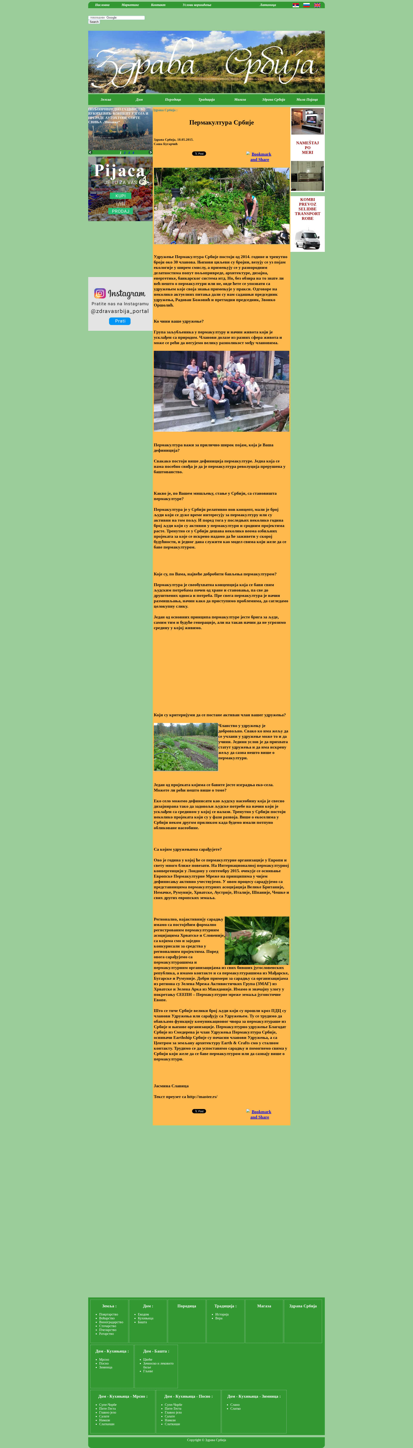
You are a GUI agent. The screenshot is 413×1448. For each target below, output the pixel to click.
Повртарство (108, 1314)
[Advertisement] (221, 666)
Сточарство (107, 1326)
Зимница (105, 1367)
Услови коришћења (197, 5)
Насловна (102, 5)
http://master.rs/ (202, 1096)
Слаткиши (106, 1424)
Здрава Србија (273, 99)
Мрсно (104, 1359)
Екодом (143, 1314)
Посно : (206, 1396)
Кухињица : (118, 1351)
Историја (222, 1314)
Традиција (206, 99)
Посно (104, 1363)
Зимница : (271, 1396)
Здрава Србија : (165, 110)
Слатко (235, 1408)
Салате (104, 1416)
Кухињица (145, 1318)
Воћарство (107, 1318)
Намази (104, 1420)
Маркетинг (130, 5)
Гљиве (148, 1371)
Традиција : (225, 1306)
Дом (139, 99)
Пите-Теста (107, 1408)
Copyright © (195, 1440)
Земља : (109, 1306)
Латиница (268, 5)
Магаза (240, 99)
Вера (218, 1318)
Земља (106, 99)
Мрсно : (140, 1396)
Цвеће (147, 1359)
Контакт (158, 5)
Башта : (161, 1351)
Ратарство (106, 1334)
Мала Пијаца (307, 99)
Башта (142, 1322)
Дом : (148, 1306)
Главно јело (107, 1412)
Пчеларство (107, 1330)
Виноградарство (111, 1322)
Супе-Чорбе (108, 1404)
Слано (235, 1404)
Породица (173, 99)
